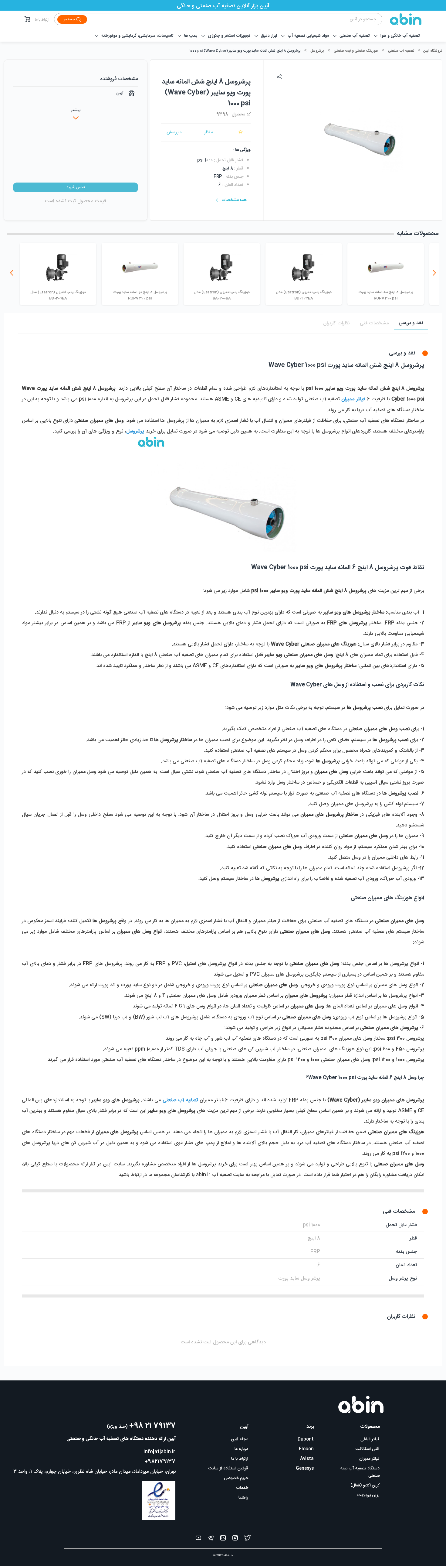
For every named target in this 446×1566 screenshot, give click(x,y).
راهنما (243, 1497)
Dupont (306, 1439)
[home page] (402, 19)
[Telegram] (210, 1539)
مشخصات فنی (374, 323)
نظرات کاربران (336, 323)
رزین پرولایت (368, 1495)
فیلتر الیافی (370, 1439)
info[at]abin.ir (159, 1452)
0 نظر (208, 132)
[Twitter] (247, 1539)
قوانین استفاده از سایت (228, 1468)
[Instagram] (235, 1539)
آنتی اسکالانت (368, 1449)
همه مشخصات (234, 200)
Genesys (305, 1468)
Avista (307, 1458)
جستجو (69, 19)
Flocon (306, 1449)
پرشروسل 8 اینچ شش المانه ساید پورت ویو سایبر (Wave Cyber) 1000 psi (244, 51)
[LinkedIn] (223, 1539)
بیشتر (75, 110)
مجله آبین (239, 1439)
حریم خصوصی (236, 1478)
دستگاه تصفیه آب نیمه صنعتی (360, 1472)
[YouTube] (198, 1539)
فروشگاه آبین (432, 51)
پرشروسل (317, 51)
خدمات (242, 1488)
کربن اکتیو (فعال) (365, 1485)
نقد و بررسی (411, 323)
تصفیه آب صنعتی (401, 51)
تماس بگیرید (75, 187)
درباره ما (241, 1449)
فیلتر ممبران (369, 1458)
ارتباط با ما (42, 20)
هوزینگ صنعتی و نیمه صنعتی (356, 51)
